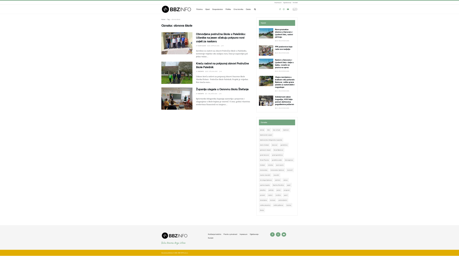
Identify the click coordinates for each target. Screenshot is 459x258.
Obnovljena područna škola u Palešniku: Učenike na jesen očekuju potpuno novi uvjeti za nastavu (221, 37)
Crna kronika (238, 9)
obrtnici (277, 180)
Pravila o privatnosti (230, 234)
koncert (290, 170)
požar (279, 190)
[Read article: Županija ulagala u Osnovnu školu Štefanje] (176, 98)
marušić (276, 175)
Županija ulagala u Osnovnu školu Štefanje (222, 89)
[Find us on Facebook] (280, 9)
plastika (262, 190)
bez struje (276, 130)
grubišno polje (277, 160)
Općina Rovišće (278, 185)
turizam (272, 200)
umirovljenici (283, 200)
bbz (268, 130)
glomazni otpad (265, 150)
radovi (270, 195)
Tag (168, 19)
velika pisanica (265, 205)
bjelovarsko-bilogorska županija (271, 140)
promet (262, 195)
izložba (270, 165)
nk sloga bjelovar (266, 180)
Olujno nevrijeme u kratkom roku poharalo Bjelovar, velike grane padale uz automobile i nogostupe (285, 82)
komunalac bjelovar (277, 170)
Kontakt (295, 2)
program (287, 190)
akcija (262, 130)
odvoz (286, 180)
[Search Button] (255, 9)
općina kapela (265, 185)
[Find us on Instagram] (284, 9)
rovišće (278, 195)
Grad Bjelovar (278, 150)
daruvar (274, 145)
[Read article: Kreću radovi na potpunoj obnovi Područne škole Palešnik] (176, 73)
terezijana (263, 200)
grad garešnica (277, 155)
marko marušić (265, 175)
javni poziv (280, 165)
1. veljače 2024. (212, 93)
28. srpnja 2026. (214, 46)
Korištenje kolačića (214, 234)
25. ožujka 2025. (212, 71)
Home (163, 19)
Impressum (278, 2)
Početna (199, 9)
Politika (228, 9)
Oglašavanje (287, 2)
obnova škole (176, 19)
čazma (289, 205)
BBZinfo (201, 71)
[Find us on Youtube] (288, 9)
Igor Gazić (202, 46)
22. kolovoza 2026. (282, 71)
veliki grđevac (278, 205)
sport (286, 195)
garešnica (284, 145)
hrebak (262, 165)
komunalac (264, 170)
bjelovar (286, 130)
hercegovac (289, 160)
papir (289, 185)
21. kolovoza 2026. (282, 91)
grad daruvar (264, 155)
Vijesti (207, 9)
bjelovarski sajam (266, 135)
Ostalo (248, 9)
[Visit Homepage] (177, 9)
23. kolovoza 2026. (282, 41)
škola (262, 210)
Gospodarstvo (217, 9)
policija (271, 190)
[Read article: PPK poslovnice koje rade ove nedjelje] (266, 50)
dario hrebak (264, 145)
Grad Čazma (264, 160)
